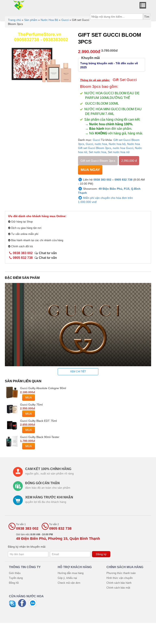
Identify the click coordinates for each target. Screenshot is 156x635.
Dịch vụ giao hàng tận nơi (25, 227)
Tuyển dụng (16, 577)
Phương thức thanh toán (121, 573)
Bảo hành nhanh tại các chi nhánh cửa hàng (36, 240)
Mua (28, 397)
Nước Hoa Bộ (49, 19)
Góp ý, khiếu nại (67, 577)
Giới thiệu (15, 573)
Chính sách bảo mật (118, 587)
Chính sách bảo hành (118, 582)
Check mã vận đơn (69, 582)
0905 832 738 (123, 179)
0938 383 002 (102, 179)
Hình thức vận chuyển (119, 577)
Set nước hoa (97, 152)
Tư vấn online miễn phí (24, 234)
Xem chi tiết (78, 371)
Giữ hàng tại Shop (21, 221)
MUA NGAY (90, 170)
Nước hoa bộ (117, 144)
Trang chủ (14, 19)
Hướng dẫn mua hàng (70, 573)
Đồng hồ (14, 582)
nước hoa (101, 144)
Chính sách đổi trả (22, 246)
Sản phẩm (30, 19)
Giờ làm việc (58, 537)
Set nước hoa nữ (119, 152)
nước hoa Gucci (123, 148)
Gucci (65, 19)
